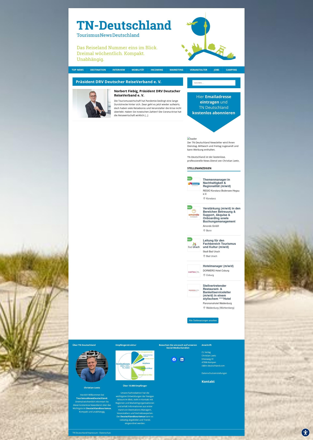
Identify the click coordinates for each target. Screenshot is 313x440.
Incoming (157, 69)
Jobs (216, 69)
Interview (118, 69)
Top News (78, 69)
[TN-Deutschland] (156, 37)
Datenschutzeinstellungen (214, 373)
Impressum (93, 432)
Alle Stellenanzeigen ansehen (203, 320)
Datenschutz (105, 432)
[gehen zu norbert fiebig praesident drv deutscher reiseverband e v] (92, 115)
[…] (146, 115)
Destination (98, 69)
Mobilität (138, 69)
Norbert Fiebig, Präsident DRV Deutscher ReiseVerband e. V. (147, 93)
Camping (231, 69)
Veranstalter (198, 69)
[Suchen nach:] (214, 83)
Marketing (176, 69)
